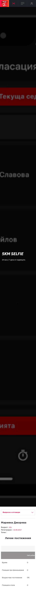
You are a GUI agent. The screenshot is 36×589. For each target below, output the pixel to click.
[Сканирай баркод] (13, 3)
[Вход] (31, 3)
